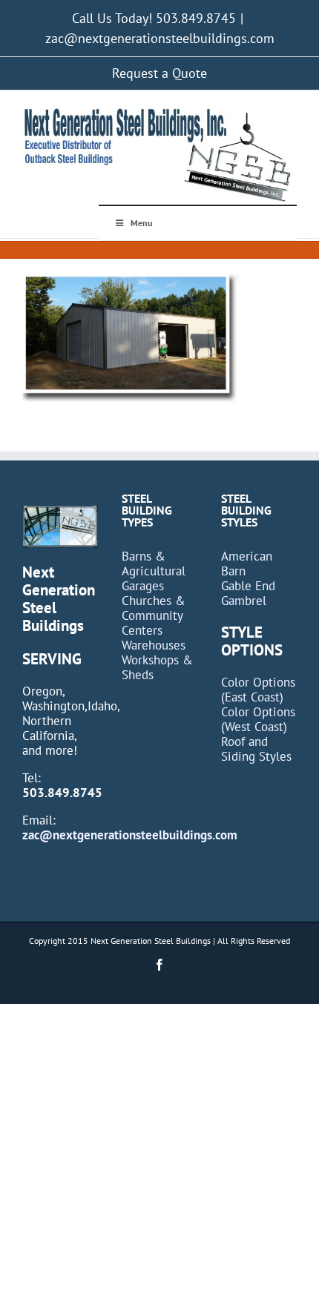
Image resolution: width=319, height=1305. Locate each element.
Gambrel (243, 600)
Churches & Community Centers (153, 615)
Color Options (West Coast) (258, 719)
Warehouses (153, 645)
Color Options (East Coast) (258, 689)
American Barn (246, 563)
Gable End (248, 586)
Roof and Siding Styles (256, 748)
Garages (143, 586)
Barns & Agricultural (153, 563)
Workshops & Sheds (157, 667)
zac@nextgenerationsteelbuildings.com (159, 38)
